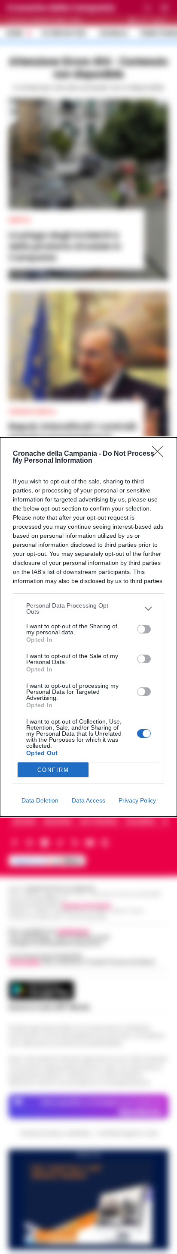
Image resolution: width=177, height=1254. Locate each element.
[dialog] (88, 627)
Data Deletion (39, 800)
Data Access (88, 800)
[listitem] (88, 608)
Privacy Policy (137, 800)
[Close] (160, 454)
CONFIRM (53, 770)
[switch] (144, 629)
